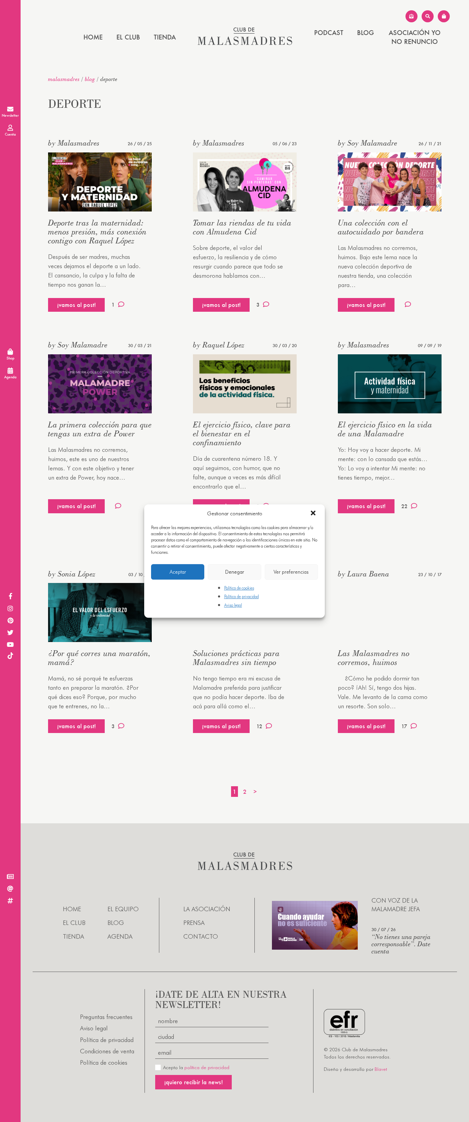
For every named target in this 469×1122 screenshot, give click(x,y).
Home (93, 37)
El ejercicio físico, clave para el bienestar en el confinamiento (242, 433)
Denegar (234, 572)
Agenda (120, 936)
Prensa (194, 922)
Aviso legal (233, 605)
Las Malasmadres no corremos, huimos (374, 657)
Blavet (381, 1069)
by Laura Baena (363, 574)
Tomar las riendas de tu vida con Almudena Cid (242, 227)
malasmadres (64, 79)
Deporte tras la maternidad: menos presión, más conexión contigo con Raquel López (97, 231)
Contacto (200, 936)
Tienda (165, 37)
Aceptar (178, 572)
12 (259, 726)
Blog (365, 32)
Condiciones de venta (107, 1051)
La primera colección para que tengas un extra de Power (100, 429)
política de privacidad (206, 1067)
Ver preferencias (291, 572)
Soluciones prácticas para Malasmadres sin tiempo (236, 657)
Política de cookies (239, 588)
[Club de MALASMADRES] (245, 42)
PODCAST (328, 32)
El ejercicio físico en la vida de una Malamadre (385, 429)
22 (404, 506)
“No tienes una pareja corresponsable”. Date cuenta (401, 943)
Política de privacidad (241, 596)
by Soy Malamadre (367, 143)
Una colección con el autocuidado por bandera (381, 227)
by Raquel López (218, 345)
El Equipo (123, 909)
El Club (128, 37)
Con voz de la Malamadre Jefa (395, 905)
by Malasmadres (74, 143)
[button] (314, 514)
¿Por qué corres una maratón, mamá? (99, 657)
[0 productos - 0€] (444, 16)
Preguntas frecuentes (106, 1016)
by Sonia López (71, 574)
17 (404, 726)
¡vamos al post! (76, 304)
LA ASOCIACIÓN (206, 909)
